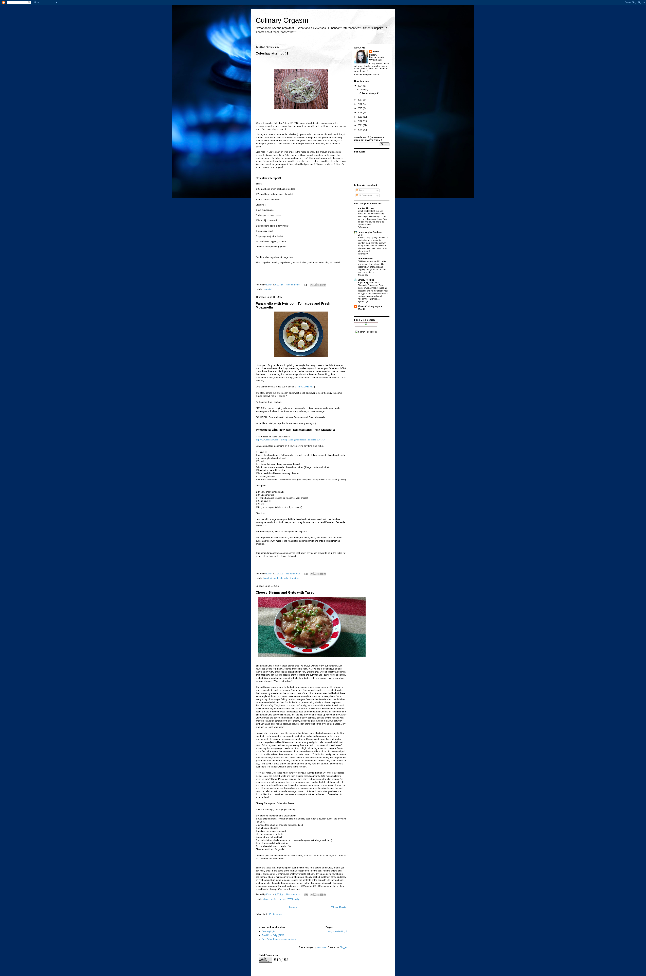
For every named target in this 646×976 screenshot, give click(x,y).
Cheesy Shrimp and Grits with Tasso (285, 592)
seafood (274, 899)
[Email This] (311, 284)
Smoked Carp (364, 237)
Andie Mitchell (365, 258)
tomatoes (294, 578)
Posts (361, 190)
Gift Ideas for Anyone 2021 (370, 261)
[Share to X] (318, 284)
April (362, 89)
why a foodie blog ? (337, 931)
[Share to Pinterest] (324, 284)
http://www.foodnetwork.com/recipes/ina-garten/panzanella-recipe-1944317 (290, 439)
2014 (360, 112)
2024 (360, 86)
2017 (360, 99)
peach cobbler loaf (366, 211)
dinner (273, 578)
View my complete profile (366, 74)
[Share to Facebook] (321, 284)
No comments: (293, 284)
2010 (360, 129)
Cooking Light (268, 931)
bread (266, 578)
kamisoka (321, 947)
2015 (360, 108)
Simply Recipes (366, 280)
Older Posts (339, 907)
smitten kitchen (366, 208)
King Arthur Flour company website (279, 939)
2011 (360, 125)
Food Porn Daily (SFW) (273, 935)
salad (286, 578)
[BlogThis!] (315, 284)
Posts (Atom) (275, 914)
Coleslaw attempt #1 (272, 53)
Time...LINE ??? (304, 386)
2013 (360, 117)
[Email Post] (305, 284)
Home (293, 907)
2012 (360, 121)
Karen (376, 51)
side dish (267, 289)
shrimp (283, 899)
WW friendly (293, 899)
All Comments (365, 195)
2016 (360, 104)
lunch (279, 578)
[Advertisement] (371, 375)
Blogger (343, 947)
